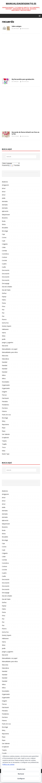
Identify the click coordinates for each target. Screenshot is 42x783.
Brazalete (5, 228)
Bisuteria (5, 218)
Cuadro (4, 264)
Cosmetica (5, 254)
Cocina (4, 237)
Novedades (5, 382)
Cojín (3, 241)
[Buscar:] (21, 156)
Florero (4, 319)
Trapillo (4, 444)
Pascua (4, 395)
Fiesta (4, 303)
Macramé (5, 346)
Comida (4, 251)
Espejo (4, 297)
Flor (3, 310)
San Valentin (6, 434)
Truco (4, 447)
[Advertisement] (21, 56)
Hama (4, 333)
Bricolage (5, 231)
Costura (4, 257)
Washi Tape (5, 454)
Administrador (25, 28)
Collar (4, 247)
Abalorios (5, 182)
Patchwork (5, 398)
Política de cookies (8, 764)
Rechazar (21, 774)
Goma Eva (5, 323)
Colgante (5, 244)
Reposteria (5, 424)
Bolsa (4, 224)
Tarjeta (4, 441)
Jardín (3, 339)
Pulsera (4, 411)
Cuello (4, 267)
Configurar (21, 778)
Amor (3, 188)
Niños (4, 375)
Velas (3, 451)
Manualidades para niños (10, 352)
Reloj (3, 421)
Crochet (4, 260)
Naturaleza (5, 359)
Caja (3, 234)
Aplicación (5, 211)
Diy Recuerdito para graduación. (23, 79)
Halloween (5, 329)
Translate (17, 165)
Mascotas (5, 356)
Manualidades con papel (9, 349)
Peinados (5, 401)
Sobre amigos (16, 26)
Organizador (6, 385)
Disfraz (4, 293)
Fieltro (4, 300)
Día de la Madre (7, 287)
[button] (39, 15)
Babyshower (6, 214)
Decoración (5, 270)
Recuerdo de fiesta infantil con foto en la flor (25, 133)
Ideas (3, 336)
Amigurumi (5, 185)
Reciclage (5, 418)
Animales (5, 201)
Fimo (3, 306)
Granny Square (6, 326)
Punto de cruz (6, 415)
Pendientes (5, 405)
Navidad (4, 362)
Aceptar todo (21, 769)
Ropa (3, 428)
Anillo (3, 198)
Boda (3, 221)
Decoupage (5, 283)
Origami (4, 392)
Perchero (5, 408)
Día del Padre (6, 290)
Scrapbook (5, 437)
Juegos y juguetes (7, 342)
